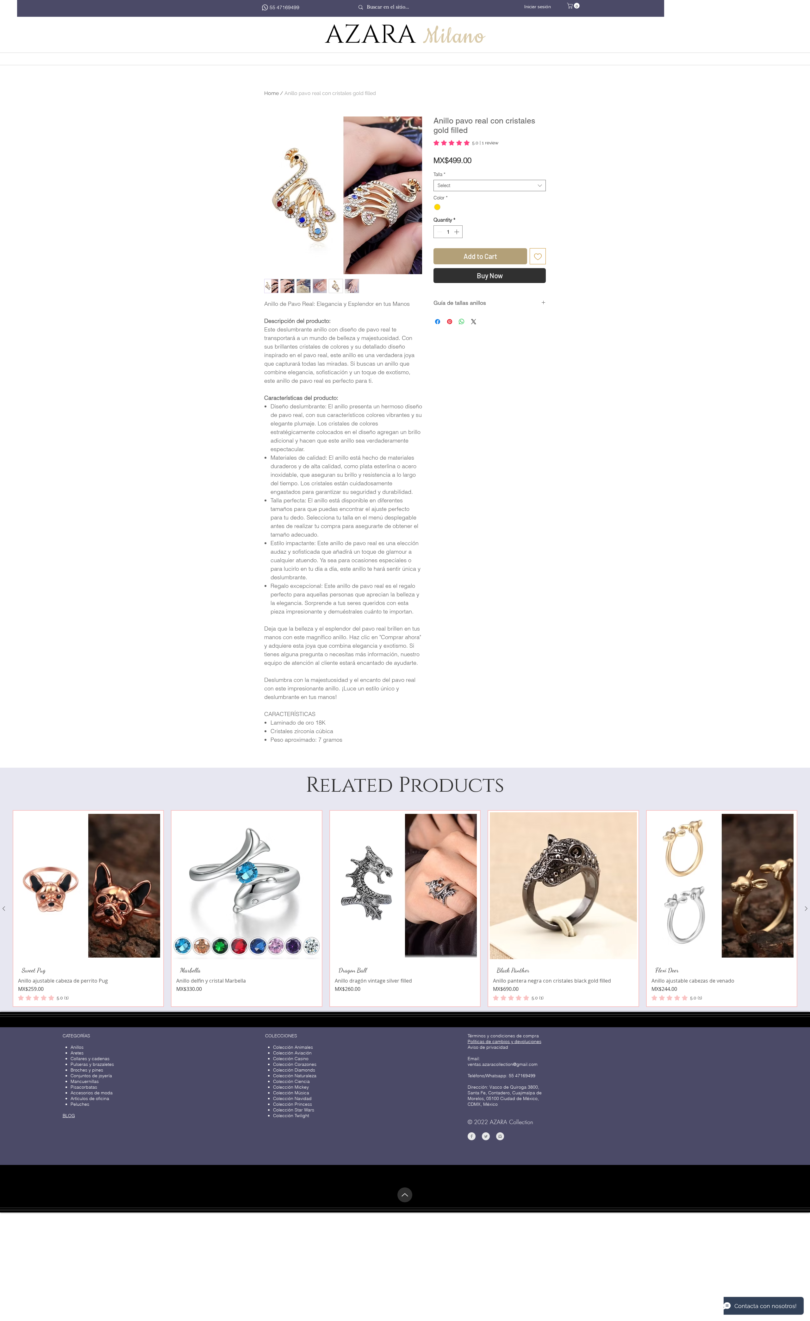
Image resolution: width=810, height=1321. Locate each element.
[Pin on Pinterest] (449, 321)
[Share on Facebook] (437, 321)
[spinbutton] (448, 232)
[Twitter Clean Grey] (486, 1245)
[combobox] (489, 185)
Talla (439, 174)
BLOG (69, 1225)
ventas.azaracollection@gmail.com (503, 1173)
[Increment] (457, 232)
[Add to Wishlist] (538, 256)
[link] (465, 143)
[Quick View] (88, 995)
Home (271, 93)
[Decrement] (438, 232)
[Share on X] (473, 321)
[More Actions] (537, 834)
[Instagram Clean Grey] (500, 1245)
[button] (574, 6)
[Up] (404, 1304)
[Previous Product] (4, 1018)
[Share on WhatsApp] (461, 321)
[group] (405, 1017)
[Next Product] (806, 1018)
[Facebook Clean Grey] (472, 1245)
